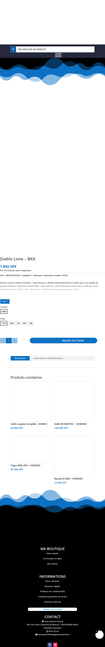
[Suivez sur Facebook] (50, 645)
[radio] (4, 311)
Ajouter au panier (73, 340)
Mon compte (52, 553)
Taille (2, 318)
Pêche (65, 275)
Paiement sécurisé (52, 602)
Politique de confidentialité (52, 591)
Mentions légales (52, 586)
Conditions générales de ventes (52, 596)
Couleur (4, 307)
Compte (64, 15)
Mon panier (52, 563)
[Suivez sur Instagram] (55, 645)
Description (20, 358)
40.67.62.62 (54, 6)
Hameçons (38, 275)
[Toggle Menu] (58, 55)
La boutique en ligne (52, 558)
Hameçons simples (52, 275)
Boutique (45, 15)
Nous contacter (52, 581)
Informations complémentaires (48, 358)
